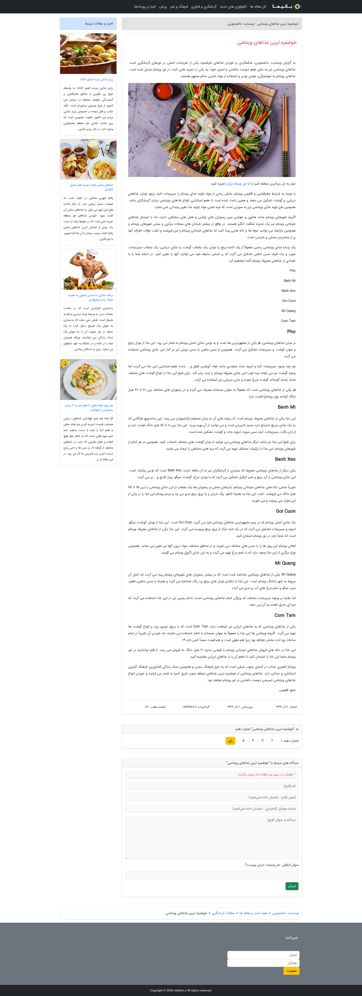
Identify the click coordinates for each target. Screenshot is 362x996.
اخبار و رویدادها (145, 6)
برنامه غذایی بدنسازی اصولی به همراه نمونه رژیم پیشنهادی (90, 297)
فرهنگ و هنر (179, 6)
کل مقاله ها (258, 6)
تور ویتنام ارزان (236, 183)
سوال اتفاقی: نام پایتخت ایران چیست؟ (272, 865)
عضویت (291, 970)
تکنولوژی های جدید (233, 6)
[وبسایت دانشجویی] (286, 7)
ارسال (292, 886)
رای (230, 740)
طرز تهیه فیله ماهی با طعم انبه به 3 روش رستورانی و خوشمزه (89, 407)
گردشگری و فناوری (203, 6)
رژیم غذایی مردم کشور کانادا (96, 79)
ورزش (163, 6)
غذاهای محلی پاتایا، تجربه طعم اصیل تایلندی (91, 187)
